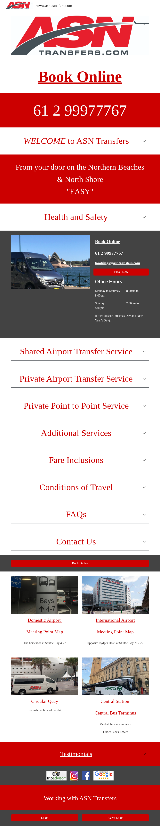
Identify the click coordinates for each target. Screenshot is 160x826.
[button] (144, 141)
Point (48, 631)
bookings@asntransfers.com (117, 263)
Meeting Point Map (115, 631)
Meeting (34, 631)
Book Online (80, 76)
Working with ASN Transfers (80, 798)
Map (58, 631)
